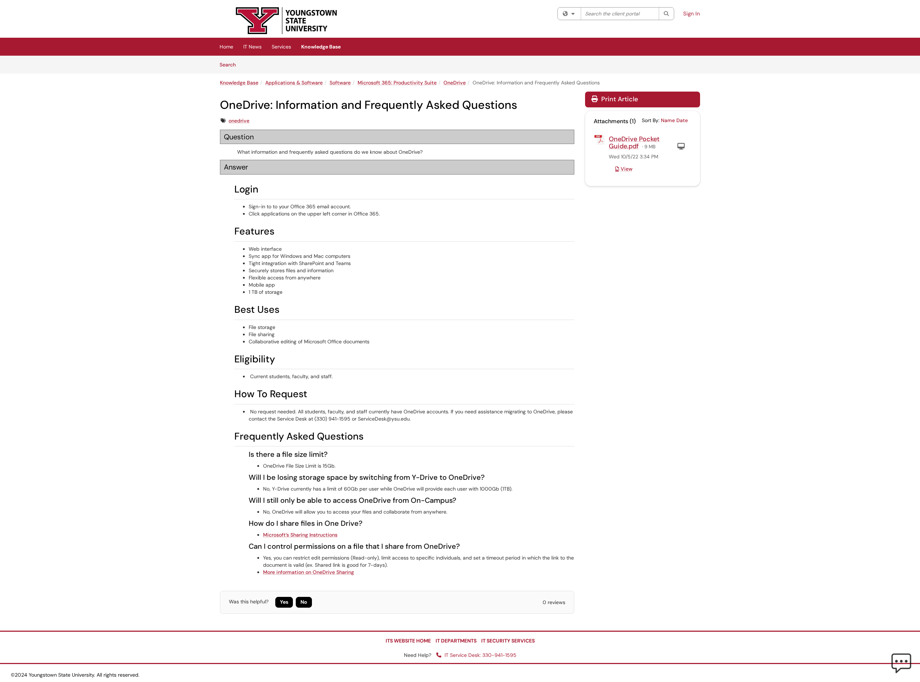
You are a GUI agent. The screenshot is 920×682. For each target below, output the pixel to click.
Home (226, 46)
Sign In (691, 13)
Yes (284, 602)
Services (281, 46)
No (303, 602)
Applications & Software (294, 82)
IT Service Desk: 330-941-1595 (479, 655)
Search (230, 64)
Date (682, 120)
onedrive (239, 120)
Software (340, 82)
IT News (252, 46)
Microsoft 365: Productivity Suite (397, 82)
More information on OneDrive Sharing (308, 572)
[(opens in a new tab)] (286, 20)
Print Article (618, 99)
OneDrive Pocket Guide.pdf (634, 142)
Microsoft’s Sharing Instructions (300, 535)
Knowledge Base (321, 46)
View (626, 169)
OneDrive (454, 82)
